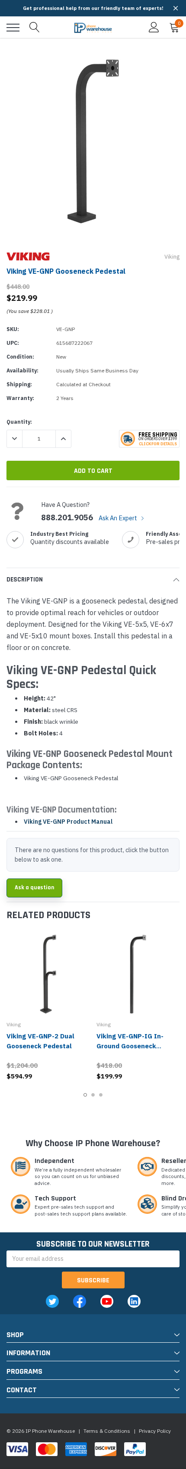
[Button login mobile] (154, 27)
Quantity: (19, 422)
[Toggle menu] (12, 27)
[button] (176, 8)
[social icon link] (52, 1301)
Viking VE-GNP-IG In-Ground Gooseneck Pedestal (130, 1046)
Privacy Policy (155, 1431)
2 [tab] (93, 1095)
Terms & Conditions (106, 1431)
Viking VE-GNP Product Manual (68, 821)
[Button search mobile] (34, 27)
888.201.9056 (67, 517)
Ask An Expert (118, 518)
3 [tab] (101, 1095)
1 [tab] (85, 1095)
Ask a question (34, 887)
